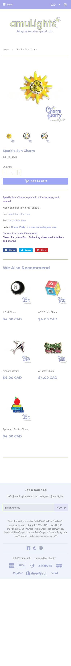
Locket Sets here (17, 220)
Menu (10, 4)
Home (6, 49)
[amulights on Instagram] (41, 548)
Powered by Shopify (45, 558)
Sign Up (61, 507)
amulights (26, 558)
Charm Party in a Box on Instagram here (33, 227)
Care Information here (19, 214)
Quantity (7, 166)
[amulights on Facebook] (28, 548)
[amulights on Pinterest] (35, 548)
